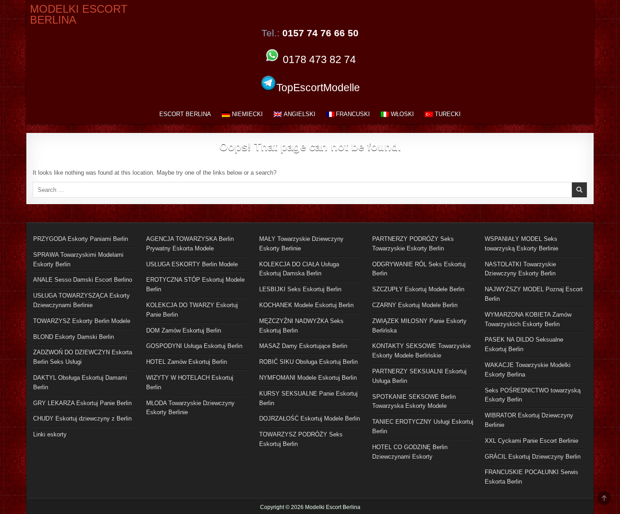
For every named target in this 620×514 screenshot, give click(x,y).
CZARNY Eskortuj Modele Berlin (415, 305)
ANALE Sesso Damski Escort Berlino (82, 279)
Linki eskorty (50, 434)
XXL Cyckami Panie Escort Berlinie (531, 440)
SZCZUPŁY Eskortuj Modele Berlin (418, 289)
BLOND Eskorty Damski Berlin (73, 336)
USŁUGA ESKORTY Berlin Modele (192, 264)
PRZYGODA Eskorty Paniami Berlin (80, 238)
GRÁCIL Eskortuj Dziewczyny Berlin (533, 456)
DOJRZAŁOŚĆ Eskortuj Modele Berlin (309, 418)
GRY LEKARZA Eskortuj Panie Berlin (82, 403)
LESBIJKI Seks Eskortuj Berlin (300, 289)
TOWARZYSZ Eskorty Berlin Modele (81, 321)
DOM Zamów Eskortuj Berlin (183, 330)
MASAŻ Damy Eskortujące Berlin (303, 346)
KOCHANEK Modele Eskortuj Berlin (306, 305)
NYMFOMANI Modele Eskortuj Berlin (308, 377)
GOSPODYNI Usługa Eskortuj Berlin (194, 346)
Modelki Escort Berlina (79, 14)
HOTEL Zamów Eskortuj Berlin (186, 361)
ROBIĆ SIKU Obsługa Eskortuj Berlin (308, 361)
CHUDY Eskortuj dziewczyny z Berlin (82, 418)
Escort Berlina (185, 114)
